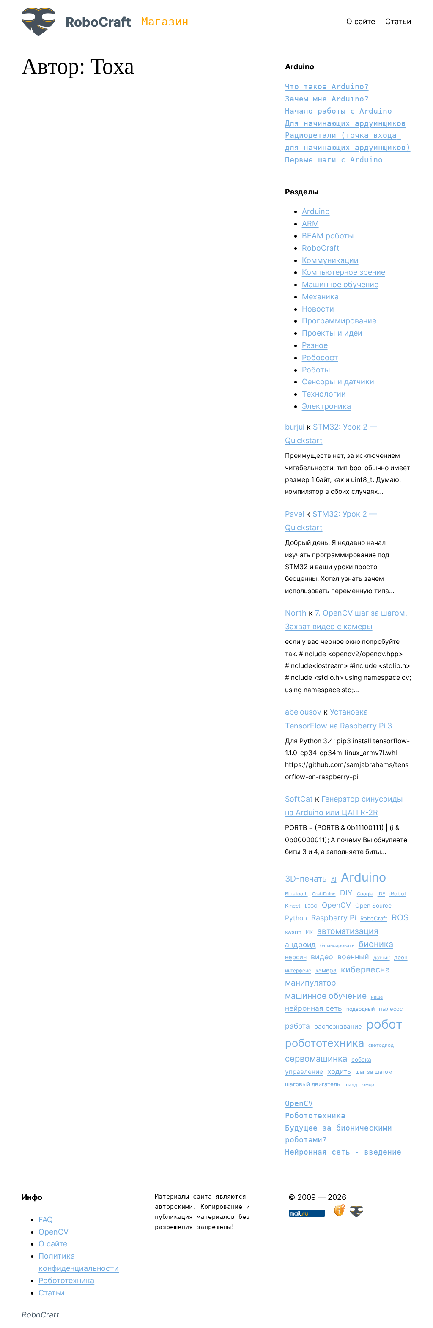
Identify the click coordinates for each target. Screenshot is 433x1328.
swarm (293, 932)
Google (365, 894)
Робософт (320, 357)
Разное (315, 345)
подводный (360, 1009)
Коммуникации (330, 260)
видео (322, 956)
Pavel (294, 513)
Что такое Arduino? (327, 86)
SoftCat (299, 798)
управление (304, 1072)
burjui (294, 426)
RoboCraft (98, 22)
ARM (310, 223)
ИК (309, 932)
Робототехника (315, 1115)
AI (334, 879)
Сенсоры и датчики (338, 381)
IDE (381, 894)
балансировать (337, 945)
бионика (376, 944)
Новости (318, 308)
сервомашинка (316, 1058)
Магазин (165, 21)
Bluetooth (296, 894)
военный (353, 956)
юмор (368, 1084)
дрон (401, 957)
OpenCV (336, 905)
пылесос (391, 1008)
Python (296, 918)
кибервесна (365, 969)
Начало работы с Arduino (338, 111)
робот (384, 1024)
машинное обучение (326, 996)
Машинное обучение (340, 284)
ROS (400, 917)
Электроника (326, 406)
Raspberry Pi (333, 917)
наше (377, 997)
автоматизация (347, 931)
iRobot (397, 893)
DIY (346, 892)
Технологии (324, 393)
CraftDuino (324, 894)
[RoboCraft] (356, 1214)
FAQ (45, 1219)
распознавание (338, 1026)
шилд (351, 1084)
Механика (320, 296)
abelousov (303, 711)
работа (297, 1025)
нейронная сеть (313, 1008)
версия (296, 957)
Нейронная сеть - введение (343, 1151)
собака (361, 1059)
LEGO (311, 906)
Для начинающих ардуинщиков (345, 123)
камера (326, 970)
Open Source (373, 905)
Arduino (316, 211)
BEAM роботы (328, 235)
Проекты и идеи (332, 333)
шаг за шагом (373, 1071)
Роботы (316, 369)
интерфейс (298, 970)
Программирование (339, 320)
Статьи (51, 1292)
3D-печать (306, 878)
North (296, 612)
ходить (339, 1071)
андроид (300, 944)
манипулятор (310, 983)
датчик (381, 958)
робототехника (324, 1042)
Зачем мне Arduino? (327, 98)
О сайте (52, 1243)
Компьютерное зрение (343, 272)
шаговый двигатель (312, 1084)
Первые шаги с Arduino (334, 159)
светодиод (381, 1045)
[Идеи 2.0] (338, 1214)
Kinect (293, 906)
